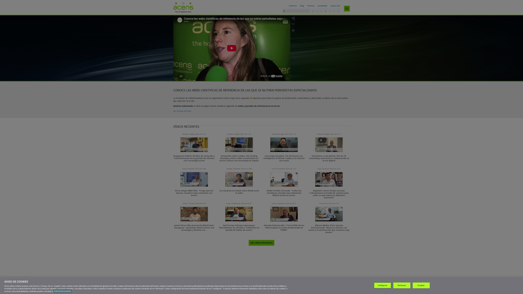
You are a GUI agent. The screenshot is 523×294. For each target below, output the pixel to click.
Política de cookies (62, 291)
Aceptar (421, 285)
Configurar (382, 285)
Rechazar (402, 285)
